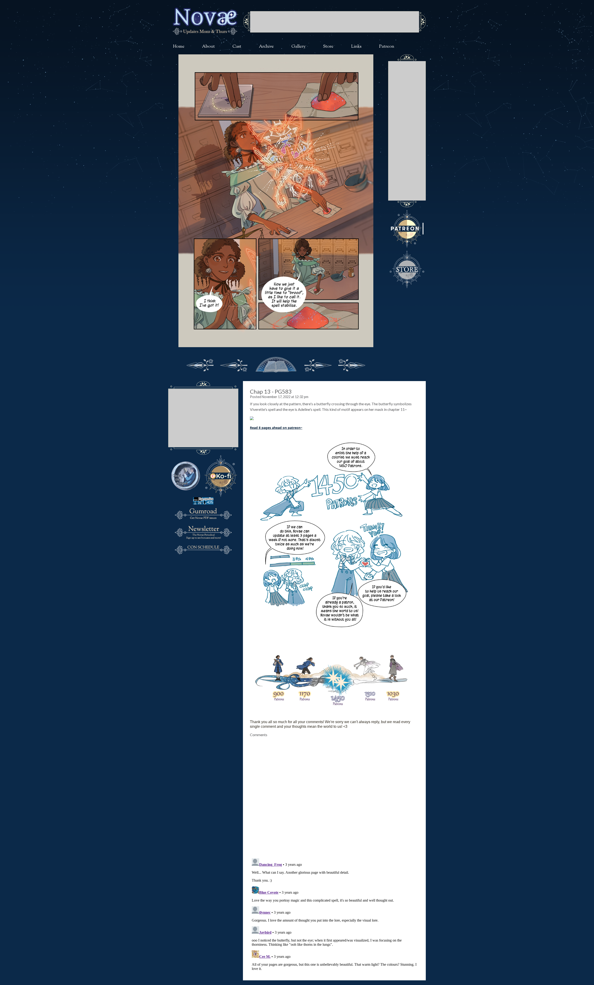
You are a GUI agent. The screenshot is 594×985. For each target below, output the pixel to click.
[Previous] (234, 364)
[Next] (318, 364)
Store (328, 46)
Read (254, 427)
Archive (266, 46)
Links (356, 46)
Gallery (298, 46)
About (208, 46)
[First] (200, 364)
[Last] (351, 364)
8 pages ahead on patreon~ (280, 427)
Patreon (386, 46)
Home (178, 46)
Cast (236, 46)
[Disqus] (334, 795)
